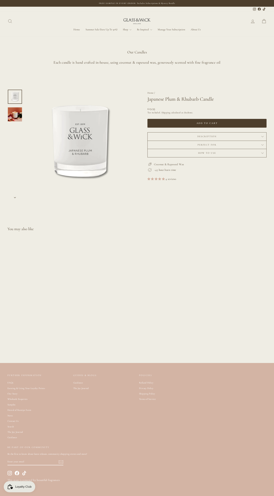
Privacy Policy (146, 388)
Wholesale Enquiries (17, 399)
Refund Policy (146, 382)
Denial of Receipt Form (19, 410)
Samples (11, 404)
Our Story (12, 393)
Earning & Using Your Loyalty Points (26, 388)
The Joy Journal (15, 432)
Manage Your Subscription (171, 29)
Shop (126, 29)
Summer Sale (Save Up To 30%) (101, 29)
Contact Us (13, 421)
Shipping (165, 112)
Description (207, 136)
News (10, 415)
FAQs (10, 382)
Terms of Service (147, 399)
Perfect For (207, 144)
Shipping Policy (147, 393)
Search (10, 426)
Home (76, 29)
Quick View (38, 328)
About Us (196, 29)
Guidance (12, 437)
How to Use (207, 153)
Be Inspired (143, 29)
